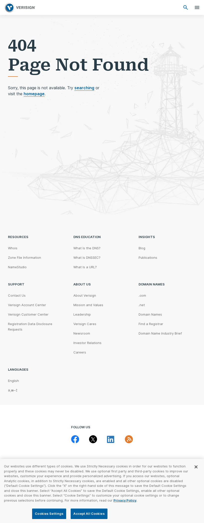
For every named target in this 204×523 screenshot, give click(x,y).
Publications (148, 258)
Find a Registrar (151, 324)
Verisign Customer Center (28, 314)
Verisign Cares (84, 324)
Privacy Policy (124, 500)
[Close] (196, 466)
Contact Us (17, 295)
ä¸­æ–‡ (12, 390)
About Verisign (84, 295)
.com (142, 295)
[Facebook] (75, 439)
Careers (79, 352)
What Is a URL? (85, 267)
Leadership (82, 314)
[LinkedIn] (111, 439)
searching (84, 87)
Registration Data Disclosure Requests (30, 326)
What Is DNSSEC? (87, 258)
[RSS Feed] (129, 439)
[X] (93, 439)
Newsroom (81, 333)
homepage (34, 93)
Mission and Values (88, 305)
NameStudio (17, 267)
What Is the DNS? (87, 248)
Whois (12, 248)
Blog (142, 248)
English (13, 381)
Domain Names (150, 314)
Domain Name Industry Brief (160, 333)
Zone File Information (24, 258)
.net (142, 305)
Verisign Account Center (27, 305)
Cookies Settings (49, 514)
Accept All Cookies (88, 514)
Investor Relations (87, 343)
